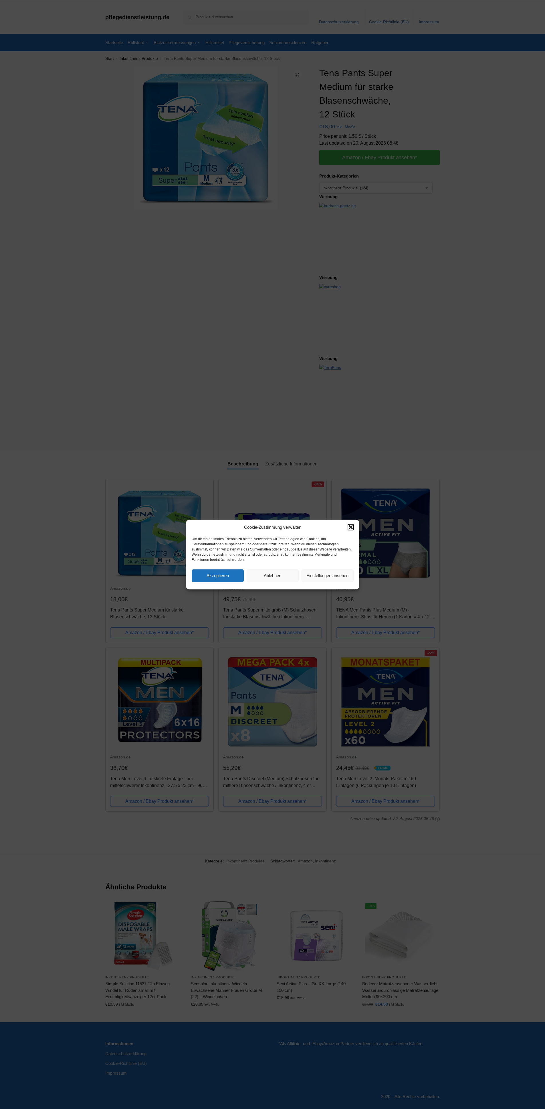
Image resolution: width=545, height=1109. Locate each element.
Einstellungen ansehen (327, 575)
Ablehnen (272, 575)
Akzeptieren (218, 575)
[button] (351, 527)
